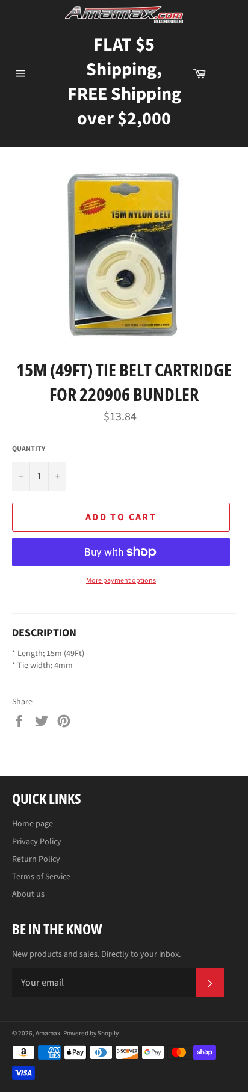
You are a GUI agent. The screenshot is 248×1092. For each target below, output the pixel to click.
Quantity (28, 449)
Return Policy (36, 859)
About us (28, 894)
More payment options (121, 581)
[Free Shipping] (227, 73)
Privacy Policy (36, 842)
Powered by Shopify (91, 1033)
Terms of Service (41, 877)
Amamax (48, 1033)
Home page (32, 824)
